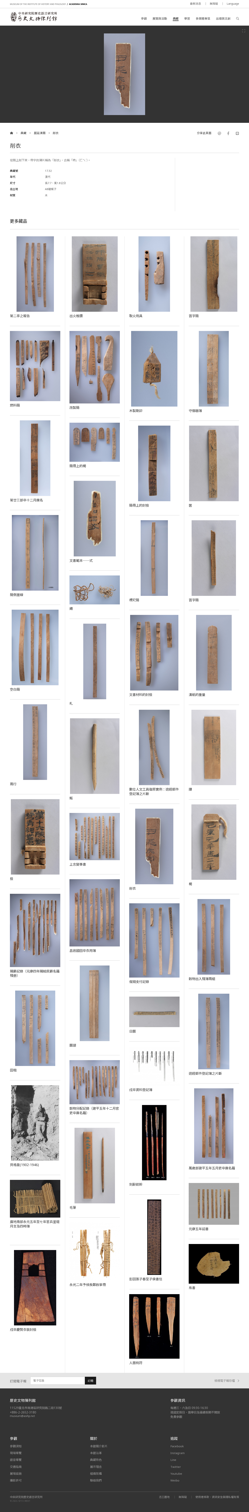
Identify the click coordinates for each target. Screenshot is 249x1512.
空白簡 (15, 689)
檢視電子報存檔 (224, 1380)
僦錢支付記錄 (139, 981)
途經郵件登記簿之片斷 (205, 1073)
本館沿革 (96, 1453)
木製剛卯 (135, 410)
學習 (187, 18)
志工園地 (164, 1497)
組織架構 (96, 1473)
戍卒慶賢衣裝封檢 (23, 1329)
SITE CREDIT (24, 1501)
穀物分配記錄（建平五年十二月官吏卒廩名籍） (94, 1110)
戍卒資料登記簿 (140, 1089)
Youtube (176, 1473)
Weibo (174, 1480)
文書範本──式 (81, 560)
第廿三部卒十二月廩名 (26, 500)
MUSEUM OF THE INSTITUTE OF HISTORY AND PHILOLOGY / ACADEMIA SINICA (48, 4)
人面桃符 (135, 1362)
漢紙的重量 (197, 694)
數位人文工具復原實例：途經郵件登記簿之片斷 (154, 791)
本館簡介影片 (99, 1446)
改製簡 (74, 407)
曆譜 (72, 1045)
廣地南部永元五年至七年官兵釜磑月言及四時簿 (35, 1223)
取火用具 (135, 315)
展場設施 (16, 1473)
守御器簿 (195, 410)
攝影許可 (16, 1480)
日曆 (132, 1031)
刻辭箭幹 (135, 1184)
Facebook (177, 1446)
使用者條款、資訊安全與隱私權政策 (217, 1497)
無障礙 (214, 3)
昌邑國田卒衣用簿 (82, 950)
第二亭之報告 (20, 315)
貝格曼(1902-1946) (24, 1164)
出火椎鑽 (76, 315)
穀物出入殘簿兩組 (202, 978)
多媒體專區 (203, 18)
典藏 (176, 18)
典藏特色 (96, 1460)
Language (233, 3)
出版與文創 (223, 18)
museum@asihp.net (22, 1416)
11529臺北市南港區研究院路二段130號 (36, 1408)
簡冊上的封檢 (139, 505)
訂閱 (90, 1381)
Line (173, 1460)
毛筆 (72, 1207)
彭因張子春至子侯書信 (145, 1279)
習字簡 (194, 315)
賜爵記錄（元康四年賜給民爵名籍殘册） (35, 973)
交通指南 (16, 1467)
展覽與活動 (160, 18)
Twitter (175, 1467)
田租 (13, 1070)
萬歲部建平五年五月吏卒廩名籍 (212, 1168)
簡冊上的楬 (77, 466)
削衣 (56, 133)
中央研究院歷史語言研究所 (26, 1497)
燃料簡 (15, 405)
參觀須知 (16, 1446)
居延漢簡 (40, 133)
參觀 (144, 18)
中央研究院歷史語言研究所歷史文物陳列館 (33, 17)
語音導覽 (16, 1460)
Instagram (177, 1453)
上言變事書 (77, 864)
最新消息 (195, 3)
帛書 (192, 1287)
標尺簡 (134, 600)
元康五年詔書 (199, 1229)
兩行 (13, 784)
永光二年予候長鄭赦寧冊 (87, 1284)
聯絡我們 (96, 1480)
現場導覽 (16, 1453)
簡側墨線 (16, 594)
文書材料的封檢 (140, 694)
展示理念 (96, 1467)
